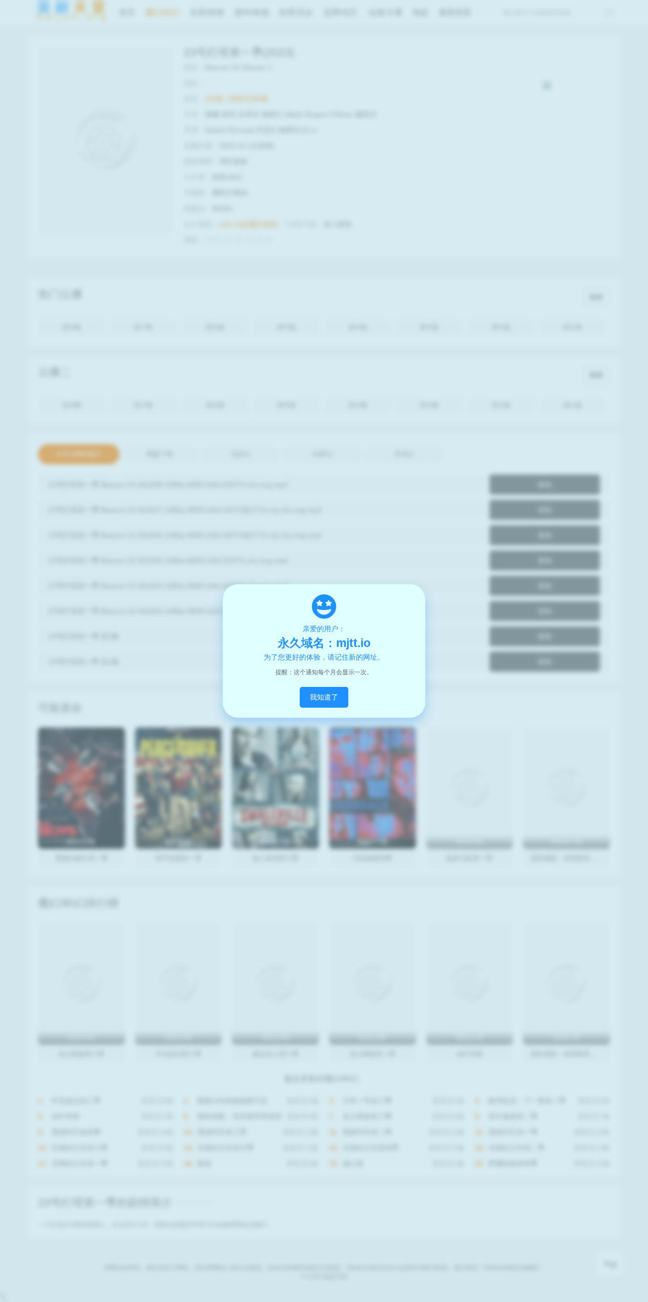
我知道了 (324, 697)
